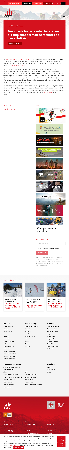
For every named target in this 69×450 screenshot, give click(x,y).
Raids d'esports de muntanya (33, 384)
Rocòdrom (7, 349)
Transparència (8, 331)
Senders (27, 346)
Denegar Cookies (61, 444)
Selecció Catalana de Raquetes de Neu (17, 59)
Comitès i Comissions (10, 359)
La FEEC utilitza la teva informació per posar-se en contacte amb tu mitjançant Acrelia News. (49, 258)
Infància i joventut (30, 336)
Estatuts (6, 334)
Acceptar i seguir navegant (61, 438)
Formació (28, 344)
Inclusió (27, 334)
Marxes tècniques (9, 384)
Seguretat (28, 331)
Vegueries (6, 336)
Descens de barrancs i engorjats (13, 377)
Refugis (27, 341)
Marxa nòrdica (29, 382)
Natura (27, 339)
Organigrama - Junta (9, 341)
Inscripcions (27, 3)
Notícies (11, 25)
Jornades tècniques (52, 341)
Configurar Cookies (18, 447)
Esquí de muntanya (9, 379)
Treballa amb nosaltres (10, 356)
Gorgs (48, 334)
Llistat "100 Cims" (52, 329)
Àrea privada (38, 3)
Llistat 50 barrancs (52, 344)
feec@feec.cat (30, 424)
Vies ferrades (50, 349)
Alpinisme (6, 372)
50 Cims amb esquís (52, 331)
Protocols (6, 339)
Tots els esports (9, 369)
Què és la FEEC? (8, 326)
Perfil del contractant (10, 354)
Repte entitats (51, 336)
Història (6, 329)
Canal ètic (49, 433)
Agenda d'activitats (53, 326)
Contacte (49, 430)
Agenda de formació (31, 326)
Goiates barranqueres (53, 346)
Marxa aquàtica (8, 382)
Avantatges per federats (32, 433)
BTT (26, 372)
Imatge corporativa (9, 351)
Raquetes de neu (14, 43)
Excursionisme (29, 379)
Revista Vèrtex (51, 369)
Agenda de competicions (12, 367)
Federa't (47, 3)
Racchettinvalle (48, 92)
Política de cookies (14, 445)
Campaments (50, 339)
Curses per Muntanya (31, 374)
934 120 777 (50, 424)
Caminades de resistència (11, 374)
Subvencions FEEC (9, 346)
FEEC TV (49, 367)
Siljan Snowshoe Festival (17, 66)
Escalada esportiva (30, 377)
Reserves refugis (14, 3)
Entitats (6, 344)
